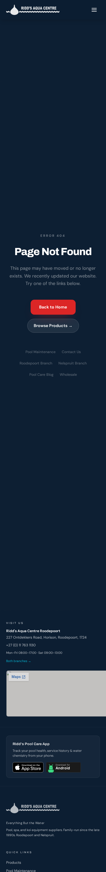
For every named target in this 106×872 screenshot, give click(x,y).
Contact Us (71, 351)
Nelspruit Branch (72, 363)
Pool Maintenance (40, 351)
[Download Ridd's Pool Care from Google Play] (63, 767)
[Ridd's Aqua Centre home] (32, 10)
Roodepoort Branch (36, 363)
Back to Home (53, 307)
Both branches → (18, 661)
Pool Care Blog (41, 374)
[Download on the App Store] (28, 767)
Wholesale (68, 374)
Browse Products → (53, 325)
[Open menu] (94, 9)
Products (13, 862)
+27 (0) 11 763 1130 (21, 645)
